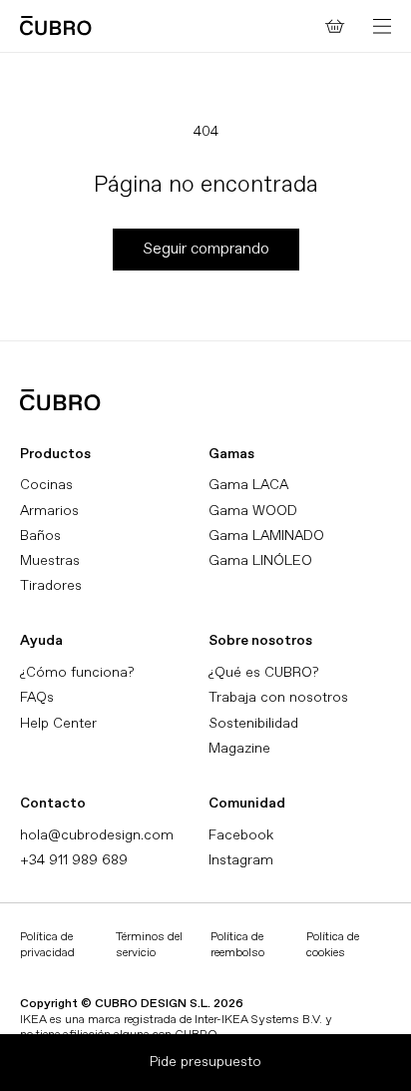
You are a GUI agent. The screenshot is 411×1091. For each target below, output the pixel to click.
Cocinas (46, 484)
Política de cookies (332, 944)
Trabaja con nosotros (278, 697)
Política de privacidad (47, 944)
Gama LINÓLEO (260, 560)
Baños (40, 535)
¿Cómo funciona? (77, 672)
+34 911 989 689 (74, 859)
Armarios (49, 510)
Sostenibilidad (253, 723)
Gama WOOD (252, 510)
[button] (382, 26)
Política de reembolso (237, 944)
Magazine (239, 748)
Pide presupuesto (205, 1061)
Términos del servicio (149, 944)
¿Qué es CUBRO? (263, 672)
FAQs (37, 697)
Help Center (58, 723)
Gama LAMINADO (266, 535)
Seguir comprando (206, 249)
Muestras (50, 560)
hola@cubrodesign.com (97, 834)
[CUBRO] (56, 25)
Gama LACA (248, 484)
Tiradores (51, 585)
